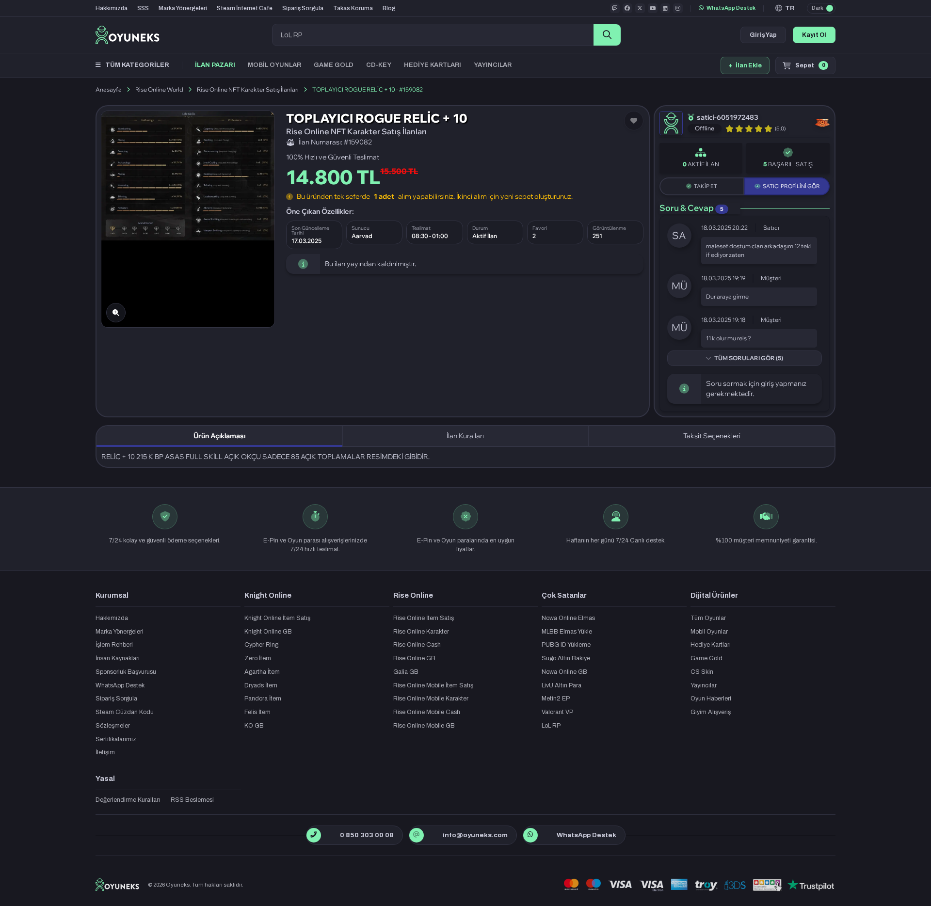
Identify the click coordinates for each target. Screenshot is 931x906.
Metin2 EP (556, 698)
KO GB (254, 725)
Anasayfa (109, 89)
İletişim (105, 752)
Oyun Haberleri (710, 698)
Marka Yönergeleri (183, 8)
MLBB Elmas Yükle (567, 631)
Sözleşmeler (113, 725)
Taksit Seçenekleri (711, 435)
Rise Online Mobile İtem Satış (433, 685)
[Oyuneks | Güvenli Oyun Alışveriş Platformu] (128, 35)
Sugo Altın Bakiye (566, 658)
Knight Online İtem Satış (277, 618)
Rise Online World (159, 89)
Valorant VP (557, 712)
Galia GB (405, 671)
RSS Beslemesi (192, 799)
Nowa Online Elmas (568, 618)
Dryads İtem (260, 685)
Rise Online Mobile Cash (426, 712)
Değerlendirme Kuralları (128, 799)
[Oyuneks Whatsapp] (530, 835)
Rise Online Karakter (421, 631)
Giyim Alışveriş (710, 712)
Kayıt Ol (814, 35)
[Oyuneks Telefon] (313, 835)
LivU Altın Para (561, 685)
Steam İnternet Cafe (245, 8)
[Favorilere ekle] (633, 120)
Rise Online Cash (417, 644)
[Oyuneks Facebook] (627, 8)
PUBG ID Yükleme (566, 644)
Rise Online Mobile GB (424, 725)
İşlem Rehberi (114, 644)
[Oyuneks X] (640, 8)
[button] (785, 8)
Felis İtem (257, 712)
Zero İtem (257, 658)
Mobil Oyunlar (709, 631)
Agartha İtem (262, 671)
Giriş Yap (763, 35)
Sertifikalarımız (116, 739)
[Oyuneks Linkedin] (665, 8)
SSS (143, 8)
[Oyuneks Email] (416, 835)
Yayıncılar (703, 685)
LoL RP (551, 725)
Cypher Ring (261, 644)
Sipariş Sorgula (302, 8)
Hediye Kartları (710, 644)
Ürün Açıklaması (219, 435)
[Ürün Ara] (607, 35)
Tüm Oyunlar (708, 618)
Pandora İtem (262, 698)
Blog (389, 8)
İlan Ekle (745, 65)
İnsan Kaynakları (118, 658)
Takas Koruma (353, 8)
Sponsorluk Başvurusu (126, 671)
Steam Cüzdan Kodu (125, 712)
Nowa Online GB (564, 671)
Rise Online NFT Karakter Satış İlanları (248, 89)
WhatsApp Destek (730, 8)
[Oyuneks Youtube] (653, 8)
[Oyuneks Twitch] (615, 8)
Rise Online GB (414, 658)
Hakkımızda (112, 8)
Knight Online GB (268, 631)
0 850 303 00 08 (367, 835)
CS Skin (701, 671)
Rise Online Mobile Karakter (430, 698)
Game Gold (706, 658)
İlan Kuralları (465, 435)
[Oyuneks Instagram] (678, 8)
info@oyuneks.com (475, 835)
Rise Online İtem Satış (423, 618)
